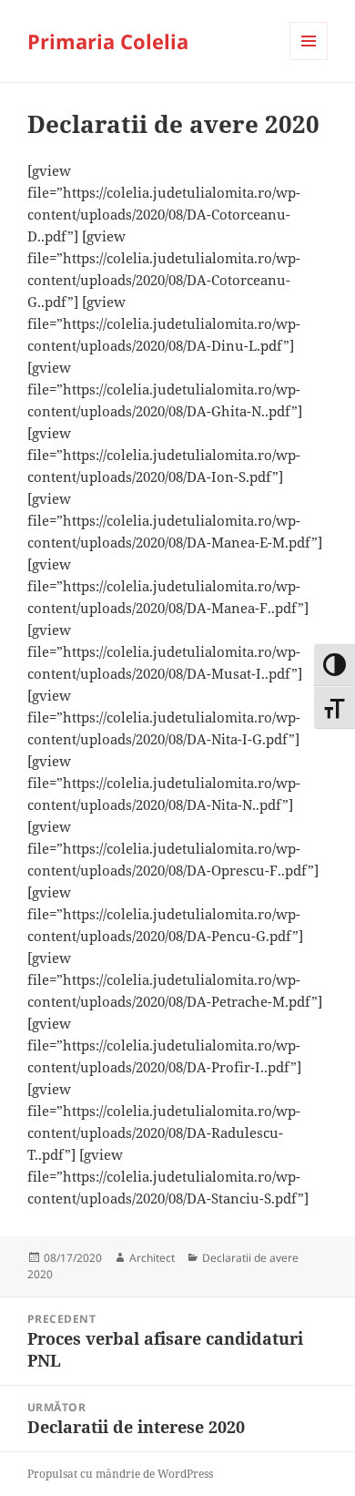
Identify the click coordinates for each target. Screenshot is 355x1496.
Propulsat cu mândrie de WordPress (120, 1473)
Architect (152, 1257)
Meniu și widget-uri (309, 59)
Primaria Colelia (107, 41)
